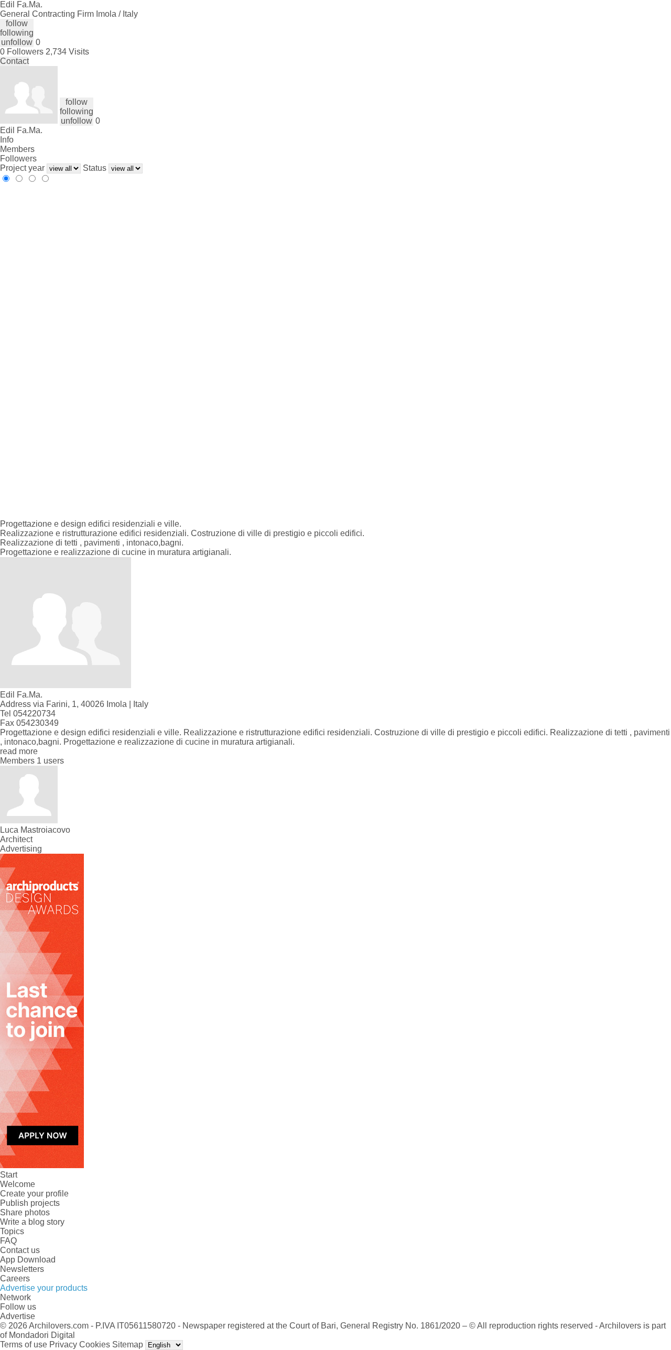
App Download (28, 1259)
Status (94, 168)
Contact (14, 61)
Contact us (20, 1250)
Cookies (94, 1344)
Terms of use (23, 1344)
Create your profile (34, 1193)
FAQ (8, 1240)
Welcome (17, 1184)
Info (7, 139)
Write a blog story (32, 1221)
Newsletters (22, 1269)
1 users (50, 760)
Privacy (63, 1344)
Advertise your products (44, 1287)
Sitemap (127, 1344)
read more (19, 751)
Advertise (17, 1316)
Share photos (25, 1212)
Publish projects (30, 1203)
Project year (22, 168)
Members (17, 149)
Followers (18, 158)
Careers (15, 1278)
